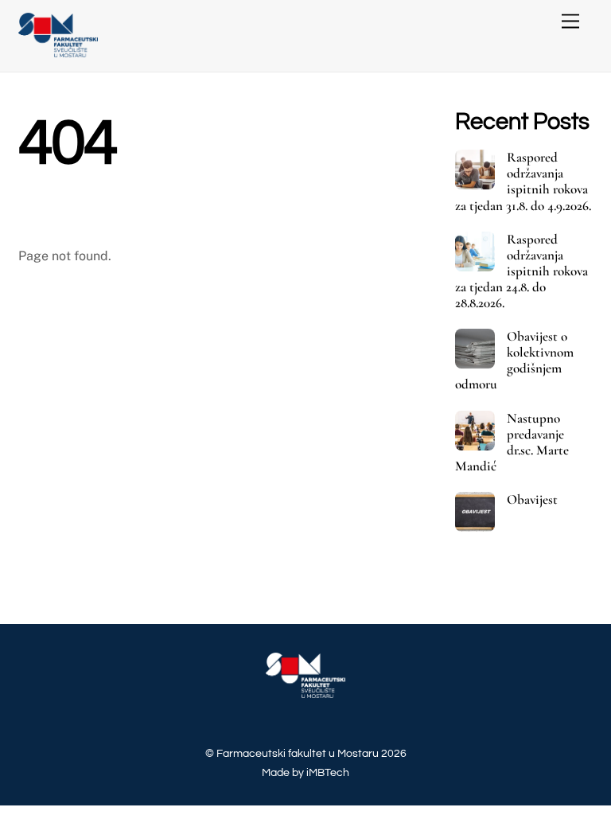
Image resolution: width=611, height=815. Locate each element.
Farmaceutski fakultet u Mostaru (297, 753)
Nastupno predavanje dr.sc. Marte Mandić (512, 442)
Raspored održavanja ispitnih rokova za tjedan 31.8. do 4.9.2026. (523, 181)
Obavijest (532, 500)
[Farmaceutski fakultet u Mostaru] (58, 51)
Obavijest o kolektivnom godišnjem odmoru (514, 360)
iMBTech (327, 772)
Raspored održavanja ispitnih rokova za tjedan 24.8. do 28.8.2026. (521, 271)
